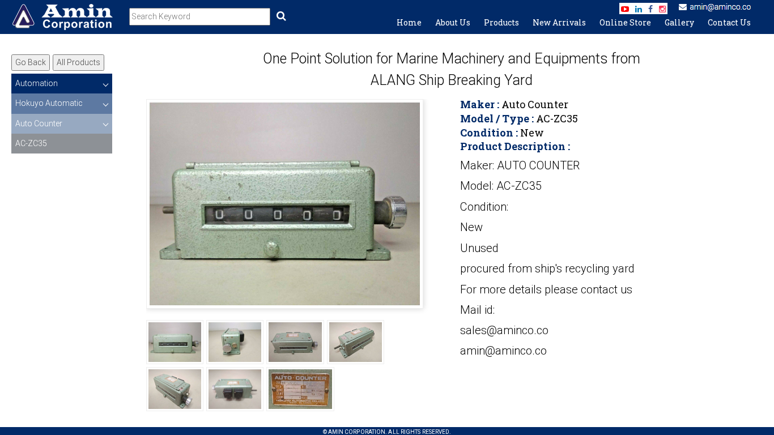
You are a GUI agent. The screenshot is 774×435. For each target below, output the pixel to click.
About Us (452, 22)
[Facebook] (650, 9)
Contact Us (729, 22)
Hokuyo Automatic (49, 103)
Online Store (625, 22)
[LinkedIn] (638, 9)
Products (501, 22)
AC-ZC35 (31, 143)
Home (409, 22)
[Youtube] (625, 9)
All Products (78, 62)
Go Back (30, 62)
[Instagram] (662, 9)
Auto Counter (38, 123)
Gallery (679, 22)
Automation (36, 83)
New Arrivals (559, 22)
